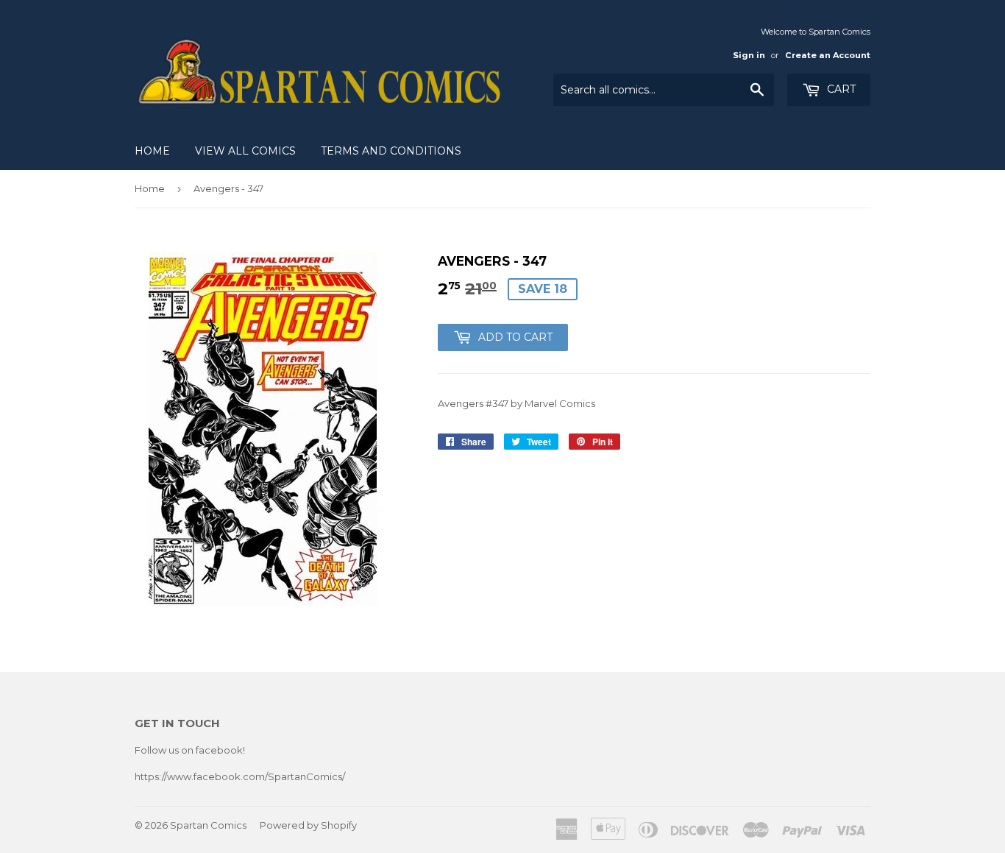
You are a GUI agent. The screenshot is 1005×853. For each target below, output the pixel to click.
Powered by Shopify (308, 825)
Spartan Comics (208, 825)
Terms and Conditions (391, 150)
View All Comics (245, 150)
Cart (840, 89)
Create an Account (827, 55)
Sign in (749, 55)
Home (152, 150)
